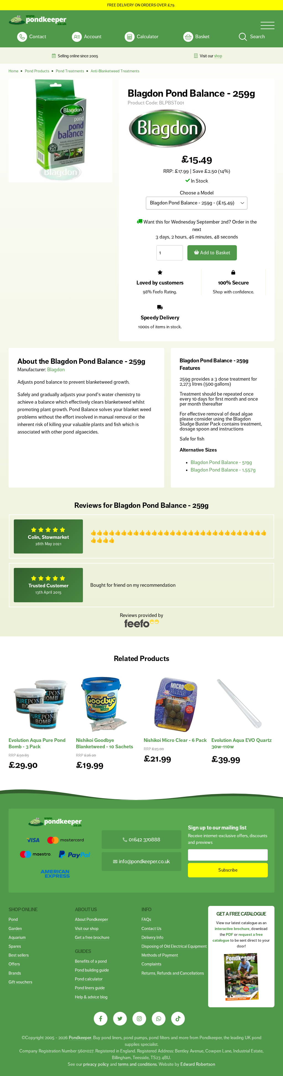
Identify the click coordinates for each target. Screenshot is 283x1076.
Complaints (151, 964)
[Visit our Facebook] (101, 1019)
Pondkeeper (80, 1037)
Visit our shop (86, 928)
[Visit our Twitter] (120, 1019)
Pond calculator (89, 979)
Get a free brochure (92, 937)
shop (218, 56)
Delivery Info (152, 937)
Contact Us (151, 928)
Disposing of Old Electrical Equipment (174, 946)
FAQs (146, 919)
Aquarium (17, 937)
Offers (14, 964)
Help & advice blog (91, 997)
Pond (13, 919)
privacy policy (96, 1064)
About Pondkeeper (91, 919)
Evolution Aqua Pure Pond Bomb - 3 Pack (37, 743)
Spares (15, 946)
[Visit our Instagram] (139, 1019)
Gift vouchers (20, 982)
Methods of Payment (160, 955)
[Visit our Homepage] (38, 20)
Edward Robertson (197, 1064)
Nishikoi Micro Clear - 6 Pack (175, 740)
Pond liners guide (90, 987)
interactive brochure (232, 928)
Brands (15, 973)
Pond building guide (92, 970)
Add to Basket (214, 252)
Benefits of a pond (91, 961)
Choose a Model (197, 193)
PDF (229, 934)
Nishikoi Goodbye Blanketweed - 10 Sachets (104, 743)
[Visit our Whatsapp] (159, 1019)
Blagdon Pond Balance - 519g (221, 462)
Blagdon (56, 369)
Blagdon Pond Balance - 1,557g (223, 470)
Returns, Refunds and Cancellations (173, 973)
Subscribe (227, 870)
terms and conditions (137, 1064)
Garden (15, 928)
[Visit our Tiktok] (178, 1019)
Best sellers (19, 955)
